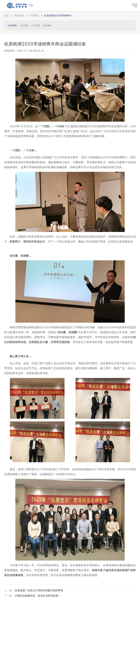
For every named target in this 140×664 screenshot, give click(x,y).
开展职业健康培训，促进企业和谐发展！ (38, 595)
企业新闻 (34, 15)
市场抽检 (47, 25)
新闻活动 (19, 15)
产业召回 (35, 25)
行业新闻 (24, 25)
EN (31, 5)
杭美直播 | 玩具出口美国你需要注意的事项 (39, 590)
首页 (6, 15)
